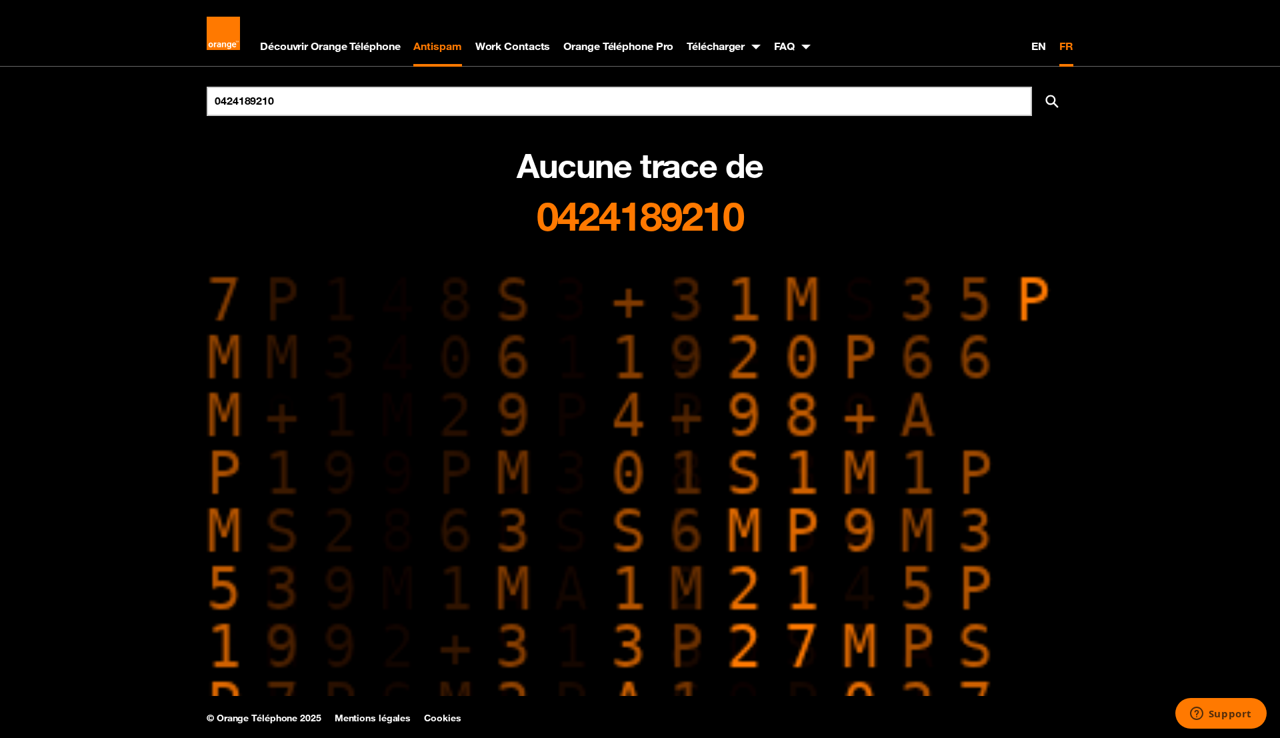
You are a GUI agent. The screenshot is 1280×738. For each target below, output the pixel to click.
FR (1066, 46)
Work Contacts (513, 46)
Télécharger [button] (716, 46)
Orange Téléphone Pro (618, 46)
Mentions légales (373, 718)
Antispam (437, 46)
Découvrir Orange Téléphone (330, 46)
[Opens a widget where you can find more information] (1221, 714)
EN (1038, 46)
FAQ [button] (784, 46)
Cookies (442, 718)
